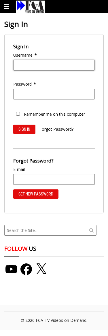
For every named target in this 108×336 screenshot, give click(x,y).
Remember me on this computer (54, 114)
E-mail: (19, 169)
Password (24, 84)
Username (25, 55)
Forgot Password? (56, 129)
